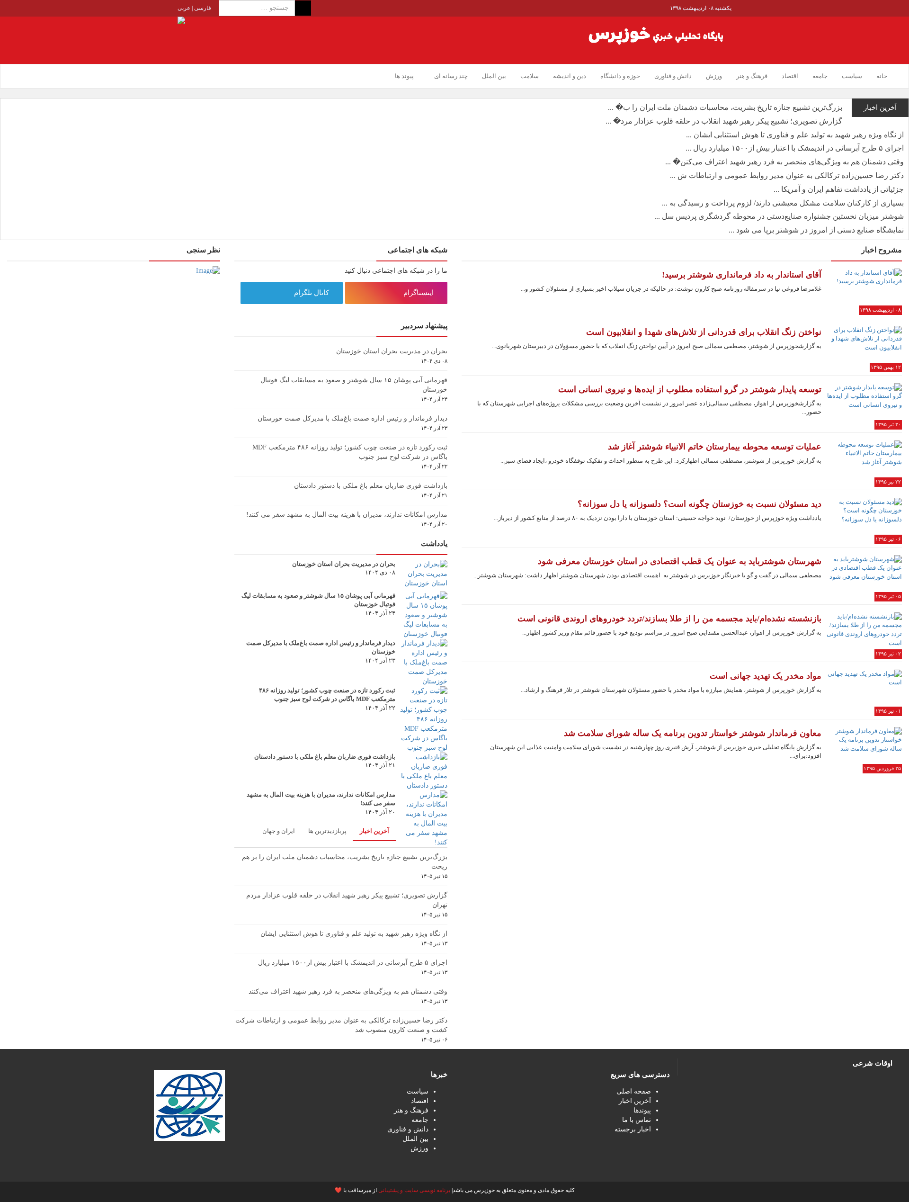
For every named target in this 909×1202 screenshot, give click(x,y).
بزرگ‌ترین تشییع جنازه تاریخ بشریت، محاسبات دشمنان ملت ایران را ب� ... (725, 107)
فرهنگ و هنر (751, 76)
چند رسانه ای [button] (450, 76)
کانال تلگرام (312, 292)
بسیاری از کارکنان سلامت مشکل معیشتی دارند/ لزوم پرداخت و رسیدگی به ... (783, 203)
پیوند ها (404, 76)
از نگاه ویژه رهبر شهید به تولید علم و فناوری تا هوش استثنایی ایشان (353, 933)
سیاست (852, 76)
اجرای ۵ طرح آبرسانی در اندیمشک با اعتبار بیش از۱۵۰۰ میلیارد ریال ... (795, 148)
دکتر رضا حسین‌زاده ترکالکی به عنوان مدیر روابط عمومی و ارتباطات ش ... (787, 175)
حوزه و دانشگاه (620, 76)
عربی (184, 8)
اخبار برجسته (633, 1129)
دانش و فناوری (673, 76)
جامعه (820, 76)
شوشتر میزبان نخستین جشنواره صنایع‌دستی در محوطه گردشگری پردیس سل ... (779, 216)
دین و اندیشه (569, 76)
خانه (881, 76)
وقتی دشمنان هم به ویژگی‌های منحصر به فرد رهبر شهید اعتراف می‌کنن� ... (784, 162)
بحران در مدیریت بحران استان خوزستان (391, 351)
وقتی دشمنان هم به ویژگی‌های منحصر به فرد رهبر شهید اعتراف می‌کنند (348, 991)
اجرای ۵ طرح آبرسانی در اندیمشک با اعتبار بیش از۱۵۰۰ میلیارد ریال (352, 962)
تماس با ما (636, 1119)
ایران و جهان (278, 830)
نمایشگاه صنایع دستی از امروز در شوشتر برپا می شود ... (816, 230)
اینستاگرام (419, 292)
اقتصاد (790, 76)
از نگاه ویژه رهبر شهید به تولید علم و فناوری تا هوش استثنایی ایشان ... (795, 135)
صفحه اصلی (633, 1091)
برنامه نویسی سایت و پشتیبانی (414, 1190)
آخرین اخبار (374, 830)
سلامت (529, 76)
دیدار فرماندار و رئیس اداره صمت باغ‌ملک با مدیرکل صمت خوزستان (352, 418)
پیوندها (642, 1110)
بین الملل (494, 76)
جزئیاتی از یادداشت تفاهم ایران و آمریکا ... (839, 189)
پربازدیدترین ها (327, 830)
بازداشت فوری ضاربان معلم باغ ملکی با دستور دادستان (370, 485)
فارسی (202, 8)
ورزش (714, 76)
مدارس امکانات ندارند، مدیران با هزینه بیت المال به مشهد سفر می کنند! (346, 514)
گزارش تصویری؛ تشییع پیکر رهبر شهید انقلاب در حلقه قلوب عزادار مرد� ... (724, 121)
